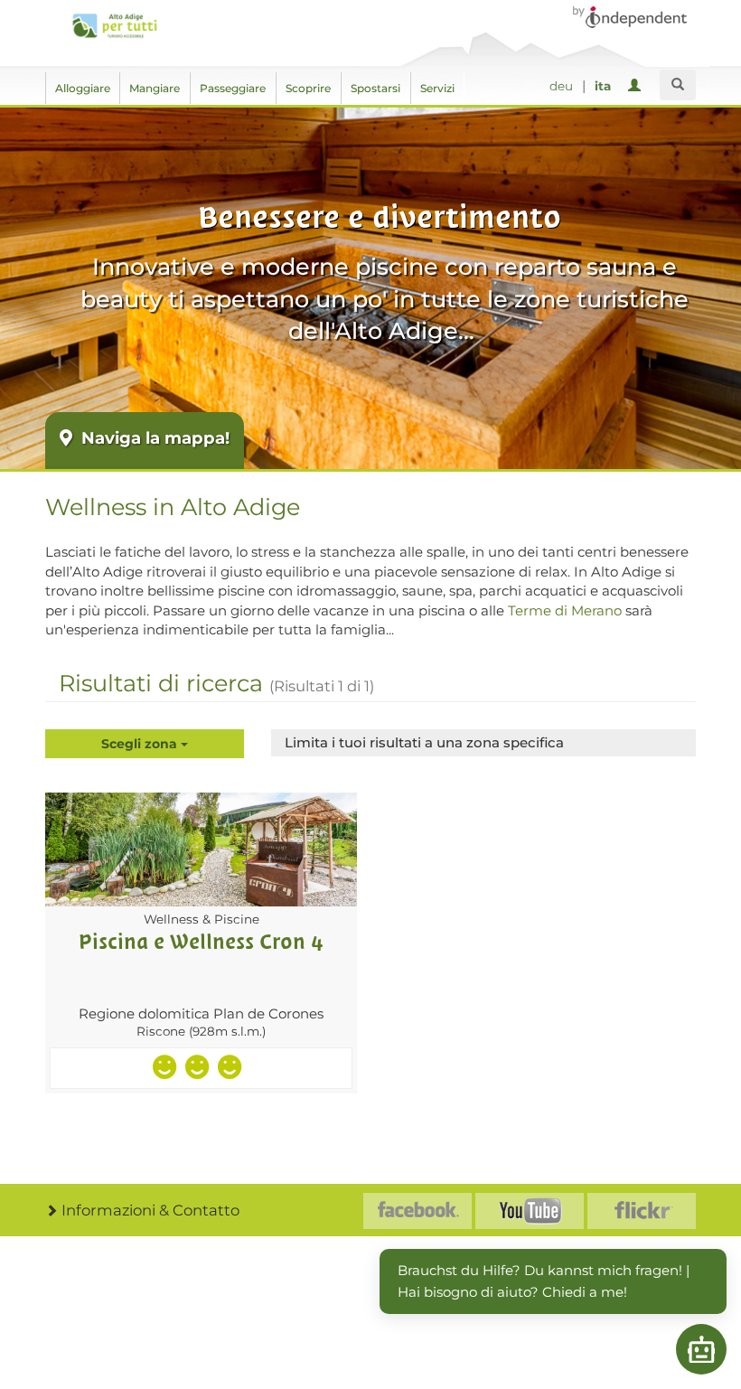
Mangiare (154, 88)
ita (603, 86)
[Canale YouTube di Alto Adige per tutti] (529, 1211)
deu (561, 86)
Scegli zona (141, 744)
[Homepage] (114, 26)
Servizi (437, 88)
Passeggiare (233, 88)
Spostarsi (375, 88)
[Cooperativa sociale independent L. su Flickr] (641, 1211)
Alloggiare (82, 88)
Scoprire (308, 88)
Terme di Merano (565, 610)
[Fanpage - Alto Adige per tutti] (417, 1211)
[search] (678, 85)
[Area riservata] (637, 86)
